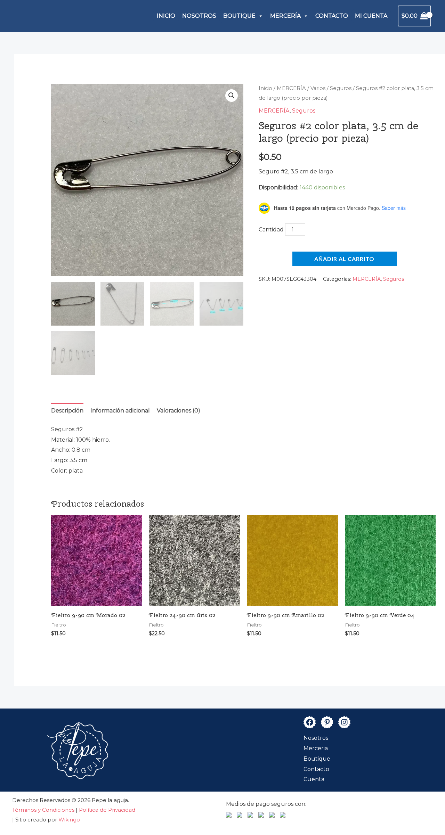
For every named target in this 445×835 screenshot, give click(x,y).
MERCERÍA (285, 16)
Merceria (316, 748)
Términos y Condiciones (44, 810)
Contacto (316, 769)
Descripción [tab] (67, 410)
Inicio (265, 88)
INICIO (166, 16)
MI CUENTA (371, 16)
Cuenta (314, 779)
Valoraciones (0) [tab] (178, 410)
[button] (231, 95)
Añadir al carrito (344, 258)
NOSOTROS (199, 16)
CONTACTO (331, 16)
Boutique (317, 758)
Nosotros (316, 738)
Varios (317, 88)
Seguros (340, 88)
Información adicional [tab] (120, 410)
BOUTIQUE (239, 16)
